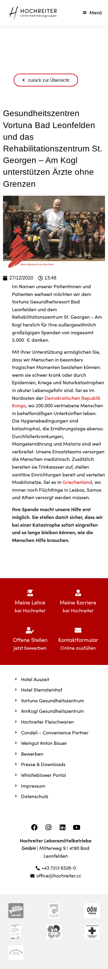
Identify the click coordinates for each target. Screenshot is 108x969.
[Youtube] (77, 827)
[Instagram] (48, 827)
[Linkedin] (62, 827)
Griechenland (77, 482)
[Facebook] (34, 827)
